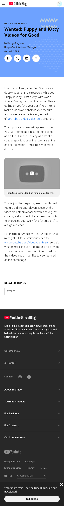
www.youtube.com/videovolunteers (26, 242)
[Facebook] (29, 377)
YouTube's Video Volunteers (25, 118)
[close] (61, 484)
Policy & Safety (12, 461)
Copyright (30, 461)
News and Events (15, 23)
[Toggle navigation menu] (4, 4)
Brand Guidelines (12, 468)
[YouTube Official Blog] (18, 4)
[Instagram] (20, 377)
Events (11, 291)
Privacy (30, 468)
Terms (43, 468)
